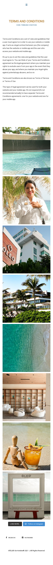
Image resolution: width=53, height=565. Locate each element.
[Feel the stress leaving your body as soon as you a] (26, 250)
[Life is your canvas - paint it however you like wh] (26, 496)
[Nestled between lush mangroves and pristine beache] (26, 299)
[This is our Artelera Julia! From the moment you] (26, 200)
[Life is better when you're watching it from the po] (26, 151)
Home (18, 25)
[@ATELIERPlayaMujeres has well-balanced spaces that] (26, 397)
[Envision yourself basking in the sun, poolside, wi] (26, 446)
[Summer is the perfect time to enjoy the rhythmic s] (26, 348)
